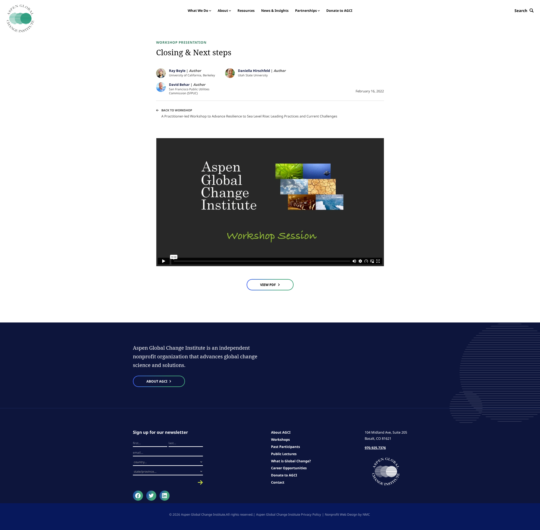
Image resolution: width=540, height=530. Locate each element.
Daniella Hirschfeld (254, 70)
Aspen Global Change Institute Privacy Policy (288, 514)
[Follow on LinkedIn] (164, 496)
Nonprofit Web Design (341, 514)
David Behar (179, 84)
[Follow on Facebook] (138, 496)
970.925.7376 (375, 447)
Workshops (280, 439)
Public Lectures (284, 454)
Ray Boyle (177, 70)
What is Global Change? (291, 461)
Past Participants (285, 446)
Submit (168, 482)
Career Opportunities (289, 468)
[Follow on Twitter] (151, 496)
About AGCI (280, 432)
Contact (277, 482)
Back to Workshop (176, 110)
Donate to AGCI (284, 475)
